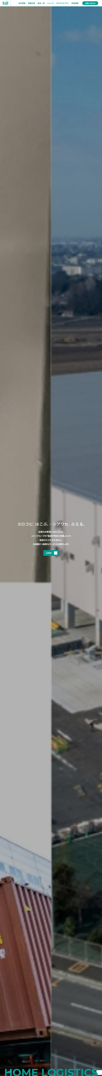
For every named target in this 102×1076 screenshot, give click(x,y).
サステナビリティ (62, 3)
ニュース (50, 3)
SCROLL (10, 1071)
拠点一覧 (41, 3)
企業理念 (49, 553)
